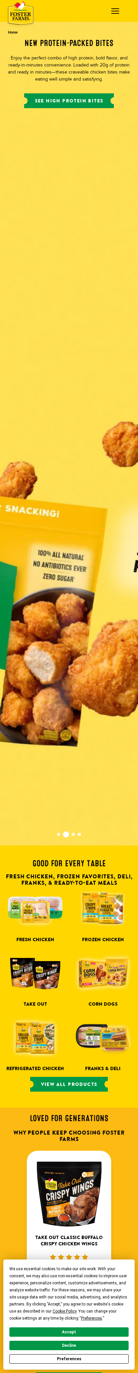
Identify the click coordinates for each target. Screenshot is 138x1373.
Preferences (69, 1359)
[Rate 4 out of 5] (77, 1257)
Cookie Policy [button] (64, 1311)
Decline (69, 1345)
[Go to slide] (58, 834)
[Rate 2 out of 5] (61, 1257)
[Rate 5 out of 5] (85, 1257)
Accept (69, 1332)
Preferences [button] (91, 1318)
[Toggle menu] (116, 11)
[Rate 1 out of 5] (53, 1257)
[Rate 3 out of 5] (69, 1257)
